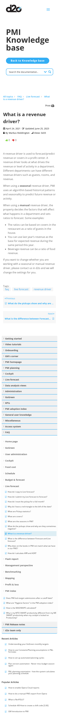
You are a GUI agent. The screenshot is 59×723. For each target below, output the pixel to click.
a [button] (48, 9)
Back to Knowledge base (28, 60)
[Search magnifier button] (50, 72)
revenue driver (42, 289)
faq (7, 289)
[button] (49, 105)
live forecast (21, 289)
